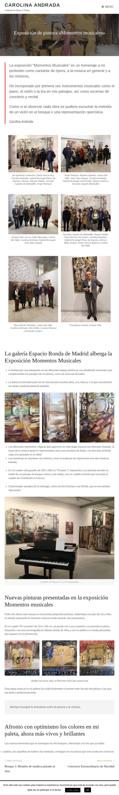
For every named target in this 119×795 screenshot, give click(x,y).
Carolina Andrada (32, 5)
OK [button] (87, 790)
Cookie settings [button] (73, 790)
